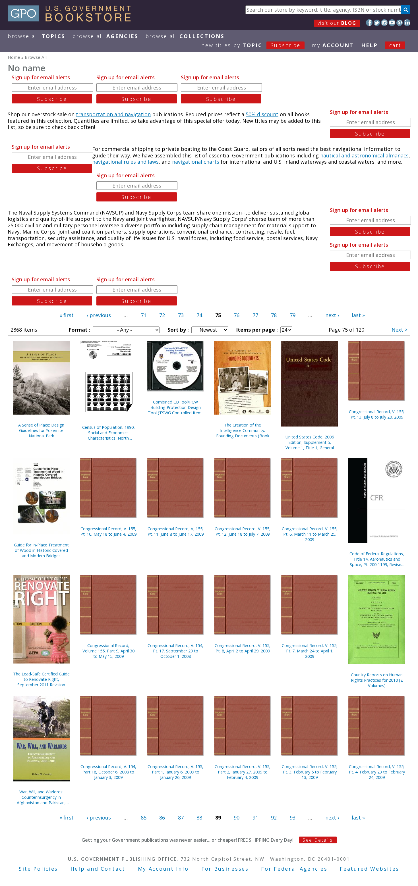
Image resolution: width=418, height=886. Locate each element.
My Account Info (163, 868)
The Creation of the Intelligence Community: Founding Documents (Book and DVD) (242, 430)
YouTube (392, 22)
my (333, 45)
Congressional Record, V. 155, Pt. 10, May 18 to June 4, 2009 (108, 531)
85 (143, 817)
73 (181, 315)
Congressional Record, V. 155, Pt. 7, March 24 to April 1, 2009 (310, 651)
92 (274, 817)
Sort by (177, 329)
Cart (395, 45)
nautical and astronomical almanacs (364, 155)
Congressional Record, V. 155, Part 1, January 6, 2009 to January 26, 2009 (175, 772)
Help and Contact (98, 868)
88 (199, 817)
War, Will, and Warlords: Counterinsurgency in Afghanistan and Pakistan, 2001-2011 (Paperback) (41, 797)
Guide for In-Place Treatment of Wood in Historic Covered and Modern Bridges (41, 550)
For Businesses (225, 868)
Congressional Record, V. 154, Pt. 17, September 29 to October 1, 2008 (175, 651)
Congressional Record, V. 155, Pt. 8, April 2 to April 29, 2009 (242, 648)
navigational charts (195, 161)
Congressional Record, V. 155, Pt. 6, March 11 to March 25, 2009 (310, 534)
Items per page (256, 329)
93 (292, 817)
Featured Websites (369, 868)
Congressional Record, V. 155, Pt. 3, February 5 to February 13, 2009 (310, 772)
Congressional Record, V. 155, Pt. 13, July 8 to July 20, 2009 (377, 414)
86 (162, 817)
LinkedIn (407, 22)
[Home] (72, 19)
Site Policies (38, 868)
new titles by (251, 45)
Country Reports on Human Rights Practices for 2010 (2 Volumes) (377, 680)
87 (181, 817)
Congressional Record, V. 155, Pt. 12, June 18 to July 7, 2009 (242, 531)
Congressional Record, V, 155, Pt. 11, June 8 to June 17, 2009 (176, 531)
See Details (318, 840)
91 (255, 817)
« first (66, 315)
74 (199, 315)
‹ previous (99, 315)
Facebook (369, 22)
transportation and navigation (113, 114)
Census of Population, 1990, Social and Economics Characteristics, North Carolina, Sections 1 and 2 (108, 433)
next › (332, 315)
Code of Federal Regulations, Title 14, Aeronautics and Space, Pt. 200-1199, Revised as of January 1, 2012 (376, 559)
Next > (399, 329)
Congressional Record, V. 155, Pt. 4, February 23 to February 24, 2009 (377, 772)
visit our (337, 23)
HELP (369, 45)
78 (274, 315)
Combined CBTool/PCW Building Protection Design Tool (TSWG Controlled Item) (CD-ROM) (175, 407)
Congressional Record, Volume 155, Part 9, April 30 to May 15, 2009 (108, 651)
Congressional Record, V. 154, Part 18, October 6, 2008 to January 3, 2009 (108, 772)
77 (255, 315)
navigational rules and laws (125, 161)
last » (358, 315)
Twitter (377, 22)
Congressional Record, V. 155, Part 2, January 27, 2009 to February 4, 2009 (242, 772)
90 (236, 817)
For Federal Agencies (294, 868)
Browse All (36, 36)
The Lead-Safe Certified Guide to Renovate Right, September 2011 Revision (41, 679)
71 (143, 315)
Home (14, 57)
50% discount (262, 114)
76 (236, 315)
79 (292, 315)
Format (79, 329)
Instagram (384, 22)
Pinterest (399, 22)
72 (162, 315)
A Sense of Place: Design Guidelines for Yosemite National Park (41, 430)
